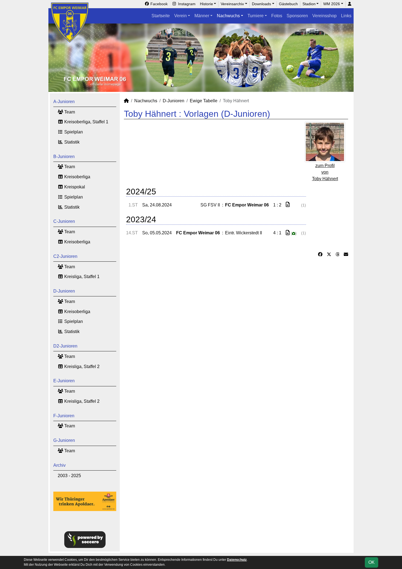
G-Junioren (64, 440)
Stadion (309, 4)
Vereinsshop (324, 15)
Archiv (59, 465)
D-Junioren (64, 291)
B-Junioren (64, 156)
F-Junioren (63, 415)
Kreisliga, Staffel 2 (81, 366)
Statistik (71, 142)
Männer (201, 15)
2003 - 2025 (69, 475)
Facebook (158, 4)
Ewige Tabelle (203, 100)
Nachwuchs (228, 15)
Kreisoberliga (76, 176)
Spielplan (73, 132)
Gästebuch (288, 4)
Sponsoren (297, 15)
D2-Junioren (65, 346)
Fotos (276, 15)
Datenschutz (237, 560)
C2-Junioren (65, 256)
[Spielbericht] (288, 205)
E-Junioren (64, 380)
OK (371, 562)
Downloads (261, 4)
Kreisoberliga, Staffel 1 (85, 121)
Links (346, 15)
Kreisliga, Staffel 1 (81, 276)
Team (69, 112)
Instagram (186, 4)
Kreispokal (74, 187)
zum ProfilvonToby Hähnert (325, 172)
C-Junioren (64, 221)
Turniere (255, 15)
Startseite (161, 15)
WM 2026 (331, 4)
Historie (206, 4)
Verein (180, 15)
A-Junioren (64, 101)
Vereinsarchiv (232, 4)
